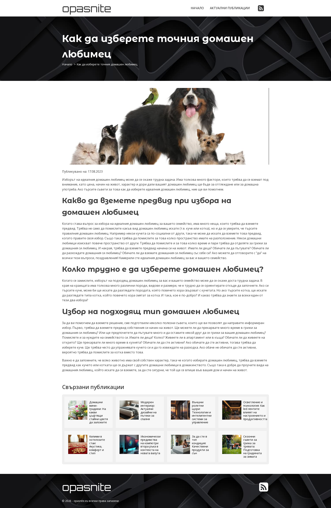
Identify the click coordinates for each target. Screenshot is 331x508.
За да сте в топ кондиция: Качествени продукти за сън (200, 445)
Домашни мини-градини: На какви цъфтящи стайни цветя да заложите (98, 412)
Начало (197, 8)
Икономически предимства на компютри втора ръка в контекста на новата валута (151, 445)
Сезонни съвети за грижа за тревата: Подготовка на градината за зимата (252, 446)
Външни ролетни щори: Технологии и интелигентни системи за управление (201, 412)
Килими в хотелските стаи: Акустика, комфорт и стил (97, 445)
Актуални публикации (230, 8)
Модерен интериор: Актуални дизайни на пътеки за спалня (148, 410)
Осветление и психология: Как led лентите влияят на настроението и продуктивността (255, 410)
